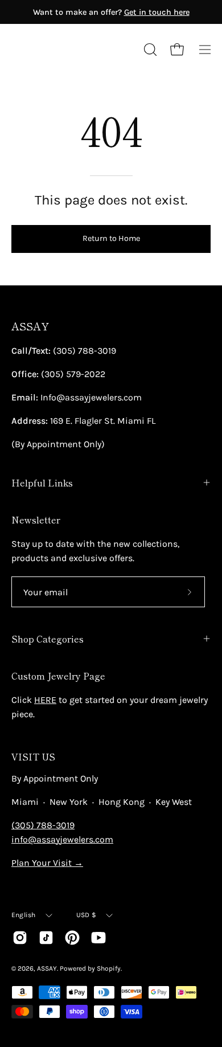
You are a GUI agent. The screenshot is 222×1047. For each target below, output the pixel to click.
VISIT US (33, 756)
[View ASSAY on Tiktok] (46, 937)
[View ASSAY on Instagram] (19, 937)
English (23, 915)
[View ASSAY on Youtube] (98, 937)
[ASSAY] (62, 49)
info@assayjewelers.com (62, 839)
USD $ (86, 915)
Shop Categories (47, 638)
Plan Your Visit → (47, 862)
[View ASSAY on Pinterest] (72, 937)
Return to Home (111, 238)
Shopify (109, 968)
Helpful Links (42, 482)
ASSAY (30, 326)
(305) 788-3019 (43, 825)
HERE (45, 699)
